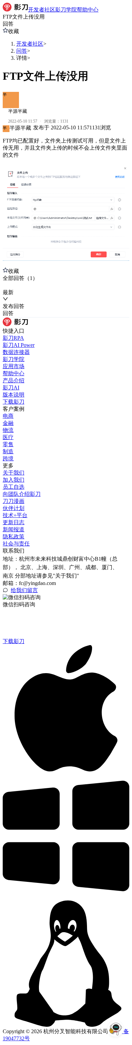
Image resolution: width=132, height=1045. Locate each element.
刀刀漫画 (13, 501)
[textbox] (66, 199)
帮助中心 (13, 373)
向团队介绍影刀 (22, 494)
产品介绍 (13, 380)
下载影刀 (13, 402)
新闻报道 (13, 529)
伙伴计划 (13, 508)
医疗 (8, 437)
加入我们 (13, 480)
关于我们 (13, 473)
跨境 (8, 458)
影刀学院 (13, 359)
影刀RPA (13, 338)
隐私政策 (13, 536)
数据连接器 (16, 352)
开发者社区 (29, 44)
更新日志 (13, 522)
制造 (8, 451)
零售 (8, 444)
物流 (8, 430)
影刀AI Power (19, 345)
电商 (8, 416)
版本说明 (13, 395)
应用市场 (13, 366)
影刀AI (11, 387)
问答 (21, 51)
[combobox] (34, 285)
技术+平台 (15, 515)
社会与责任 (16, 543)
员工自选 (13, 487)
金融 (8, 423)
